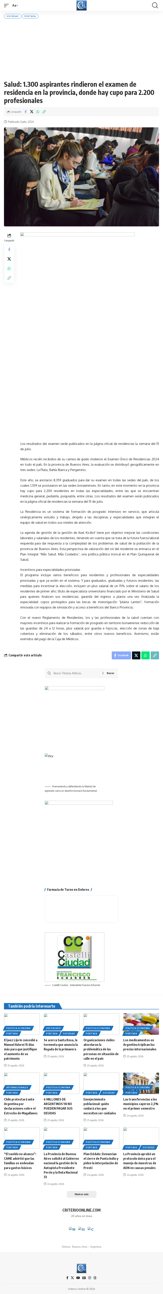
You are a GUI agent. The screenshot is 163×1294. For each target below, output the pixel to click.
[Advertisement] (81, 49)
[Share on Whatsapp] (38, 112)
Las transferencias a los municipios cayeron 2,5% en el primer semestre (140, 1103)
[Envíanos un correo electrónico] (91, 1230)
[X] (72, 1278)
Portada (30, 16)
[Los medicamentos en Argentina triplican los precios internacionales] (141, 1024)
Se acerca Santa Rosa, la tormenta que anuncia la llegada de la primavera (61, 1044)
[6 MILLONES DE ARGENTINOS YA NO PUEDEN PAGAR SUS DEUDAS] (62, 1083)
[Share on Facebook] (25, 112)
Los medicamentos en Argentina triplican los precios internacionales (139, 1044)
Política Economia (18, 1028)
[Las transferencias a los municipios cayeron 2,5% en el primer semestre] (141, 1083)
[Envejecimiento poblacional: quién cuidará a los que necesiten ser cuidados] (101, 1083)
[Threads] (95, 1278)
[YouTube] (78, 1278)
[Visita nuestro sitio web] (81, 1230)
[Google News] (84, 1278)
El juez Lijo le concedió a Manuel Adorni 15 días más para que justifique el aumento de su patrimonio (20, 1049)
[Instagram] (89, 1278)
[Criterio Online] (81, 5)
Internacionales (17, 1087)
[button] (7, 5)
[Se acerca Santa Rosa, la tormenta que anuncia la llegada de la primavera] (62, 1024)
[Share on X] (31, 112)
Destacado (53, 1028)
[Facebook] (67, 1278)
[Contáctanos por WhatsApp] (72, 1230)
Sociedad (13, 16)
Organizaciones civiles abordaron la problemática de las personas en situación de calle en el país (101, 1049)
